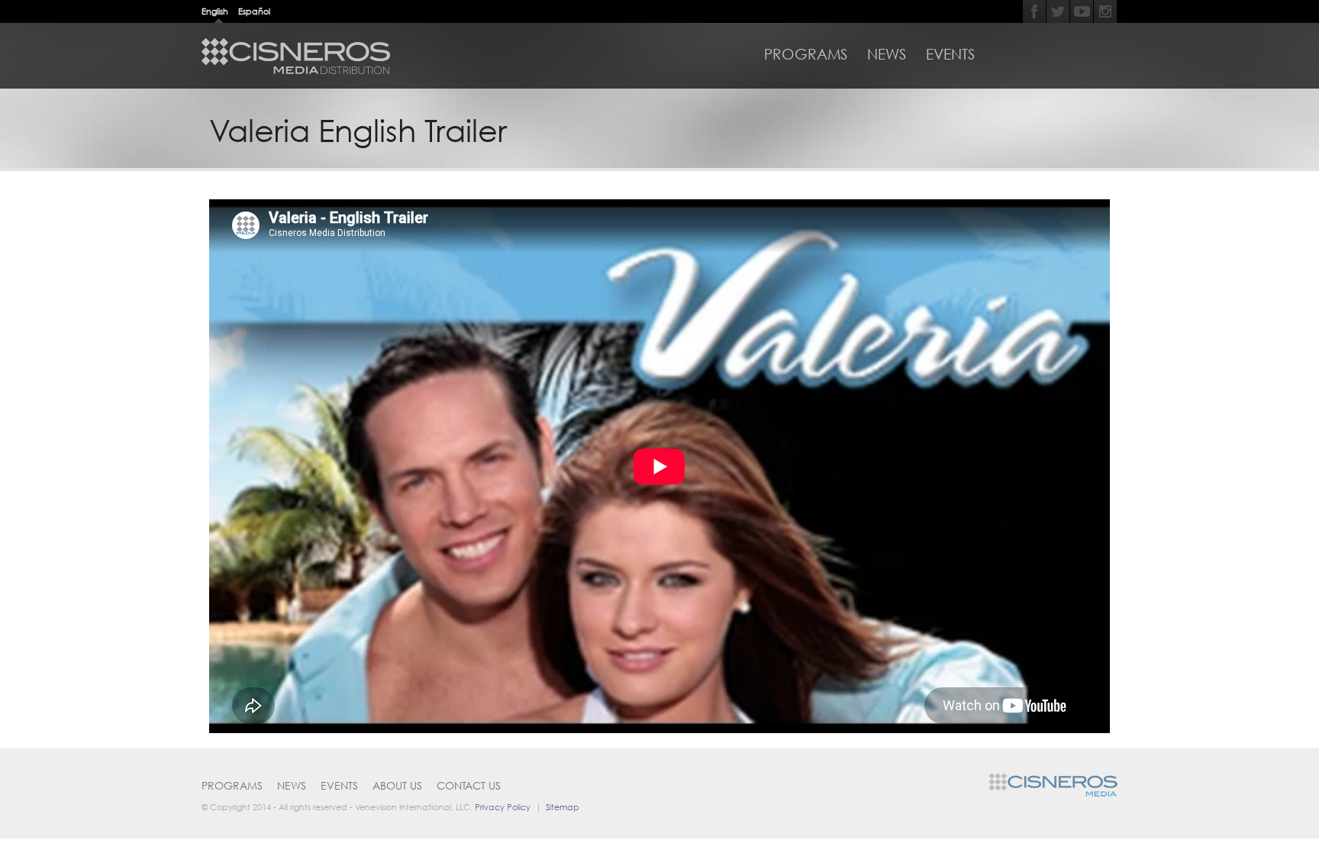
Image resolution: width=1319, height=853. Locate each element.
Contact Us (469, 785)
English (215, 11)
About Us (397, 785)
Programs (805, 54)
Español (254, 11)
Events (950, 54)
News (886, 54)
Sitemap (562, 807)
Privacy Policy (503, 807)
